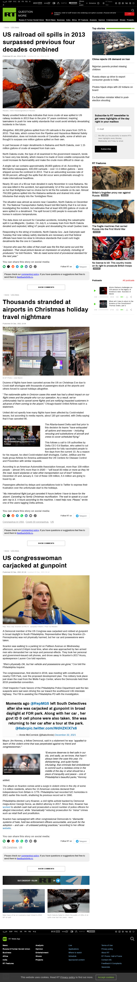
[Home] (9, 14)
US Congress (10, 847)
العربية (5, 2)
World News (51, 20)
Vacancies (105, 967)
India (68, 20)
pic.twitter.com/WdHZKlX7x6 (52, 728)
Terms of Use (107, 945)
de (21, 932)
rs (29, 932)
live (129, 13)
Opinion (101, 20)
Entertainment (112, 20)
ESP (10, 2)
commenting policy (30, 274)
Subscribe (106, 149)
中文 (34, 932)
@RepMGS (40, 704)
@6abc (21, 728)
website (7, 828)
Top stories (98, 28)
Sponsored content (76, 960)
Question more (25, 13)
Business (61, 20)
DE (19, 2)
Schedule (72, 956)
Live (70, 945)
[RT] (37, 3)
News (5, 945)
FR (23, 2)
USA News (15, 27)
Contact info (106, 960)
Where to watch (75, 953)
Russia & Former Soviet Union (31, 20)
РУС (15, 2)
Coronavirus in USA (13, 522)
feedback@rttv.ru (25, 277)
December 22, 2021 (65, 735)
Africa (74, 20)
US (52, 522)
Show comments (46, 287)
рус (16, 932)
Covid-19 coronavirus (37, 522)
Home (6, 27)
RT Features (83, 20)
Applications (73, 949)
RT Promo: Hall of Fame (111, 956)
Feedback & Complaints (111, 963)
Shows (122, 20)
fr (25, 932)
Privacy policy (107, 949)
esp (10, 932)
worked (6, 807)
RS (26, 2)
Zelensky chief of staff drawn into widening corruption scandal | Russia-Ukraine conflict (85, 14)
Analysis (93, 20)
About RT (105, 953)
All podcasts (128, 280)
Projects (130, 20)
